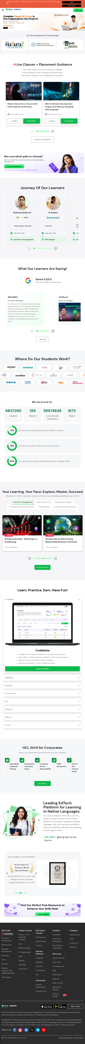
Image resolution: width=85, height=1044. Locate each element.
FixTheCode (40, 970)
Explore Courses (42, 567)
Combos (39, 945)
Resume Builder (59, 995)
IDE (37, 975)
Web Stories (57, 975)
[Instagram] (20, 1030)
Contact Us (74, 943)
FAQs (72, 939)
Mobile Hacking (24, 948)
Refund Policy (75, 935)
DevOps (5, 964)
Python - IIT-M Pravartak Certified (24, 937)
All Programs (6, 977)
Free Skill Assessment (14, 166)
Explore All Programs (43, 139)
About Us (73, 947)
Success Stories (59, 958)
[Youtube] (44, 1030)
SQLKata (39, 966)
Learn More (44, 784)
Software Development (7, 950)
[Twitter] (32, 1030)
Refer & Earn (75, 1006)
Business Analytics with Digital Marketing (8, 970)
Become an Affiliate (57, 988)
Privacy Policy (78, 1038)
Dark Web (22, 965)
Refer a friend (58, 983)
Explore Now (42, 914)
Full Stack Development (7, 939)
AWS (20, 956)
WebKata (39, 962)
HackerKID (56, 935)
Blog (54, 970)
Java (20, 944)
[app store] (47, 1006)
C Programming (24, 952)
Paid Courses (41, 937)
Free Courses (41, 941)
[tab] (23, 502)
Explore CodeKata (42, 669)
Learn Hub (56, 962)
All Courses (23, 969)
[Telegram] (38, 1030)
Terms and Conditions (65, 1038)
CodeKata (39, 958)
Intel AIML (5, 955)
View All (42, 339)
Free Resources (58, 966)
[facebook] (15, 1030)
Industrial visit (41, 991)
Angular (21, 960)
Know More (31, 121)
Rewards (56, 979)
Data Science (7, 945)
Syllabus (15, 121)
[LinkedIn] (26, 1030)
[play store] (60, 1006)
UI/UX (4, 960)
